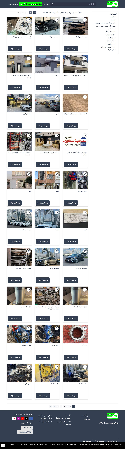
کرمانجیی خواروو (13, 4)
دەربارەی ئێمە (85, 416)
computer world (82, 191)
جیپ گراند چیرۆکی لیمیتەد (80, 37)
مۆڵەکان (68, 415)
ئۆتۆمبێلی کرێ (27, 114)
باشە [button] (3, 445)
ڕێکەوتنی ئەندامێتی (112, 441)
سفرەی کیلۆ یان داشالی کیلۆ (23, 268)
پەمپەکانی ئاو (55, 345)
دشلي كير (84, 345)
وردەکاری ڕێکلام (71, 49)
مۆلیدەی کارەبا (55, 384)
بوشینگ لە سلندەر (26, 307)
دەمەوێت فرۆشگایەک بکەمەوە (64, 423)
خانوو (57, 191)
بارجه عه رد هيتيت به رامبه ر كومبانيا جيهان (75, 114)
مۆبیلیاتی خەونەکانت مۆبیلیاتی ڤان (50, 152)
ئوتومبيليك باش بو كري (81, 268)
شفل (57, 114)
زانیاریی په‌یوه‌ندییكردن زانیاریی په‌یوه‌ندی (45, 417)
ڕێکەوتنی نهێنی (86, 441)
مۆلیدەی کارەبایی (26, 345)
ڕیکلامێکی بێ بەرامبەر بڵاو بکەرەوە (31, 4)
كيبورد (85, 230)
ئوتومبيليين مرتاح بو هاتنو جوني (23, 230)
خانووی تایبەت (55, 75)
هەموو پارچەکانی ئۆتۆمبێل (80, 307)
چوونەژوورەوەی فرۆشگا (63, 418)
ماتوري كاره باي (27, 384)
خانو (30, 191)
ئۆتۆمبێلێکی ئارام (54, 268)
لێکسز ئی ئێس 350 (54, 37)
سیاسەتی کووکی (99, 441)
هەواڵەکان (87, 419)
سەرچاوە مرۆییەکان (45, 422)
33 (50, 406)
